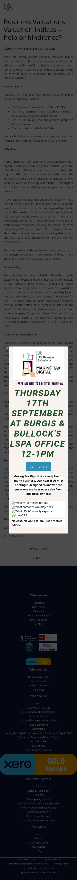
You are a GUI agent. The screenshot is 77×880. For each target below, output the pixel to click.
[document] (38, 440)
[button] (6, 347)
